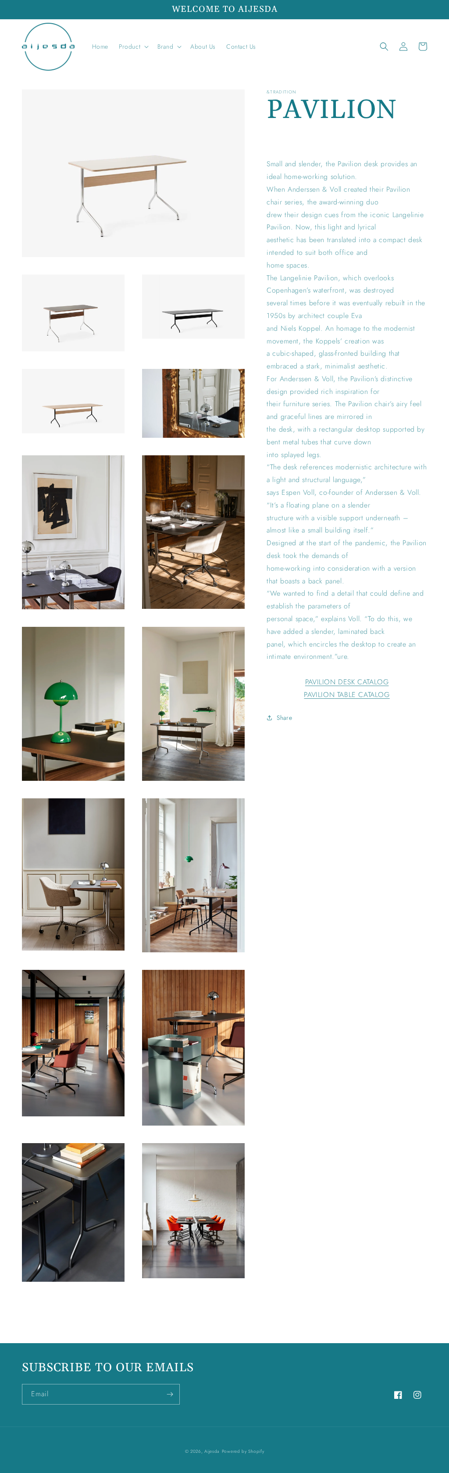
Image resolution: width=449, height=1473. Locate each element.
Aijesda (212, 1451)
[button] (133, 46)
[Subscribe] (169, 1394)
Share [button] (284, 717)
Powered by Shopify (243, 1451)
